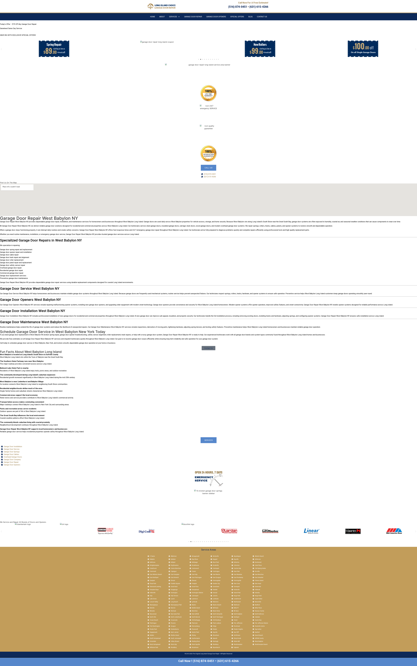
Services (173, 17)
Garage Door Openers (216, 17)
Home (152, 17)
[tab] (208, 168)
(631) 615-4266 (258, 6)
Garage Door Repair (193, 17)
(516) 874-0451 (237, 6)
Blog (250, 17)
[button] (1, 49)
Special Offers (237, 17)
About (162, 17)
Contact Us (262, 17)
